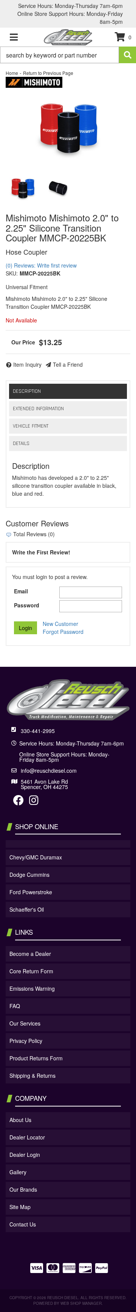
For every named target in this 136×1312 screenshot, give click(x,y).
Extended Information (38, 408)
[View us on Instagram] (34, 802)
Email (21, 591)
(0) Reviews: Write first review (41, 265)
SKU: (12, 273)
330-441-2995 (38, 731)
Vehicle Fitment (30, 426)
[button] (68, 55)
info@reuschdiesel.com (49, 770)
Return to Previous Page (48, 73)
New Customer (60, 623)
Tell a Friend (68, 364)
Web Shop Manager (81, 1303)
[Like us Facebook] (18, 802)
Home (12, 73)
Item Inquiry (27, 364)
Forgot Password (63, 631)
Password (26, 605)
